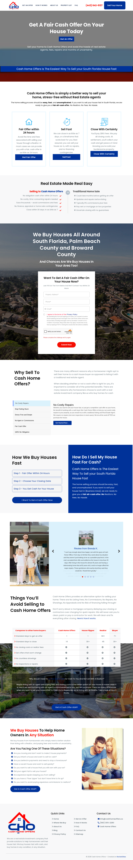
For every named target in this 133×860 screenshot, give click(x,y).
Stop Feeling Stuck (22, 409)
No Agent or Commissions (24, 420)
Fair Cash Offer (20, 426)
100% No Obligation (22, 432)
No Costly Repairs (22, 403)
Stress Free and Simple (23, 415)
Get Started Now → (62, 423)
